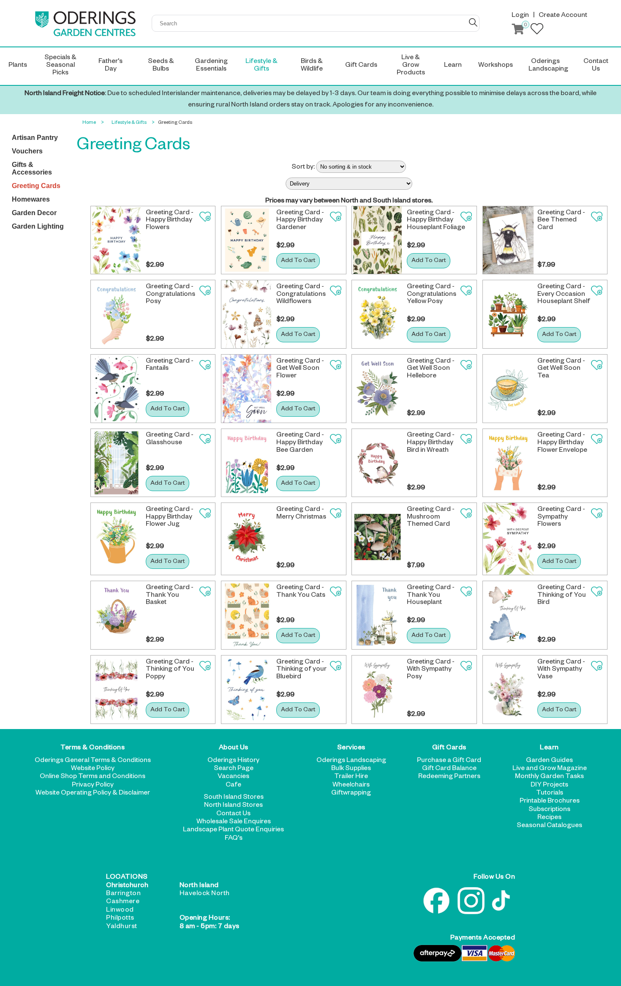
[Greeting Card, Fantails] (116, 389)
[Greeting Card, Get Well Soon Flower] (246, 389)
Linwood (120, 911)
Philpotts (120, 919)
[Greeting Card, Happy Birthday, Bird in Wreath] (377, 463)
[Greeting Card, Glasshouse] (116, 463)
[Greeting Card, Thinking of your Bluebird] (246, 690)
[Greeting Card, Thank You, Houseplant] (377, 615)
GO (473, 22)
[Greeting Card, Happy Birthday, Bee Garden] (246, 463)
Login (520, 16)
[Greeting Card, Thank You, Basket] (116, 615)
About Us (233, 748)
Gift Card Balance (449, 769)
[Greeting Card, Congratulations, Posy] (116, 314)
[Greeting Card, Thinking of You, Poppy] (116, 690)
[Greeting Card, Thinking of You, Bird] (508, 615)
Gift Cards (449, 748)
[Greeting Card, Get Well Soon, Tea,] (508, 389)
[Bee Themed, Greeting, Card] (508, 240)
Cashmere (122, 902)
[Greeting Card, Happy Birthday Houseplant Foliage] (377, 240)
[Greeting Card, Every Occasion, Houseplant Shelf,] (508, 314)
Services (351, 748)
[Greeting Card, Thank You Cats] (246, 615)
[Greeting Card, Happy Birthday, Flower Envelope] (508, 463)
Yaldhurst (121, 927)
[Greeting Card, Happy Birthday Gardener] (246, 240)
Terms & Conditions (92, 748)
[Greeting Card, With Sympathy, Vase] (508, 690)
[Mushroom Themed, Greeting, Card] (377, 539)
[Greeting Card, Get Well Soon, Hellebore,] (377, 389)
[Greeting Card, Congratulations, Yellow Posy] (377, 314)
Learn (549, 748)
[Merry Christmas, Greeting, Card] (246, 539)
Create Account (563, 16)
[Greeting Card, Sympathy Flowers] (508, 539)
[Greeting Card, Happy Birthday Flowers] (116, 240)
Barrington (123, 894)
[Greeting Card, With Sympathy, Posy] (377, 690)
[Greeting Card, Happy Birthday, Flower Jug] (116, 539)
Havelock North (205, 894)
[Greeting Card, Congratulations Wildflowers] (246, 314)
